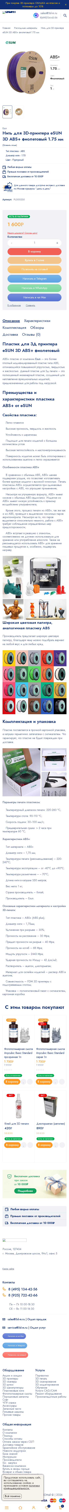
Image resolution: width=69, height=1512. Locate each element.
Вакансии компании (14, 1466)
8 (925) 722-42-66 (23, 1295)
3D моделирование (47, 1385)
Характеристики (37, 320)
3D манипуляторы (13, 1388)
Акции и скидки (12, 1375)
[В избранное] (14, 305)
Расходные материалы (25, 28)
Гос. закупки (10, 1463)
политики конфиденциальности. (22, 1487)
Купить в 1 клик (34, 260)
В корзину (34, 251)
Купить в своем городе (16, 1469)
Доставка (10, 334)
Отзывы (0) (31, 334)
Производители (12, 1460)
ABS (23, 151)
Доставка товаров (13, 1445)
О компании (10, 1433)
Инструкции (9, 1457)
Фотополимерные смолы (17, 1394)
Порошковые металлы (16, 1397)
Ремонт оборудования (48, 1394)
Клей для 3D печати (17, 1124)
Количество (15, 237)
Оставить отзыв (9, 145)
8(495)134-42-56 (48, 17)
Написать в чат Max (34, 297)
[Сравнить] (30, 305)
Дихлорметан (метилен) (51, 1124)
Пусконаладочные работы (50, 1397)
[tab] (11, 320)
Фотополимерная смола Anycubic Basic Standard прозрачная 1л (18, 1053)
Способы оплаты (12, 1439)
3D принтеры (10, 1379)
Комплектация (14, 327)
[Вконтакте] (12, 1260)
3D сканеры (10, 1382)
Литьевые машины (13, 1412)
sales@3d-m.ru (49, 13)
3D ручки (8, 1385)
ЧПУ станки (9, 1403)
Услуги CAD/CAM (46, 1391)
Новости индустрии (14, 1451)
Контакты (8, 1430)
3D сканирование (45, 1382)
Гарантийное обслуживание (19, 1448)
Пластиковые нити (13, 1391)
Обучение (41, 1388)
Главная (6, 28)
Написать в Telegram (35, 279)
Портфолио (42, 1375)
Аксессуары (10, 1406)
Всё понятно (12, 1496)
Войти (33, 1507)
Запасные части (12, 1409)
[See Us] (8, 1260)
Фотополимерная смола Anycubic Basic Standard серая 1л (50, 1053)
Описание (11, 320)
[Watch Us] (4, 1260)
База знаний (10, 1454)
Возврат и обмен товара (17, 1472)
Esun (5, 128)
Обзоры (37, 327)
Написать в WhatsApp (34, 288)
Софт (5, 1400)
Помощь (8, 1436)
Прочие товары (12, 1415)
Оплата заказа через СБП (18, 1442)
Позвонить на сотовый (34, 269)
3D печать (41, 1379)
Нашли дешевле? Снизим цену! (22, 232)
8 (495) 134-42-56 (22, 1289)
